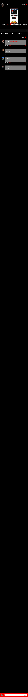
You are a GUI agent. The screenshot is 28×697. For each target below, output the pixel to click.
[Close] (2, 3)
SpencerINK (8, 24)
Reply (10, 45)
